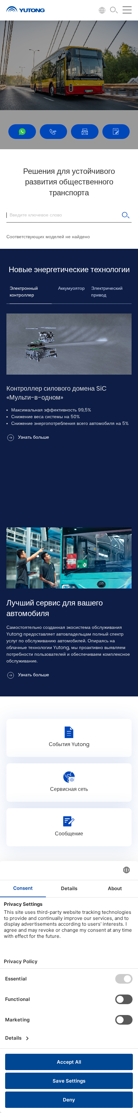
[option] (69, 378)
